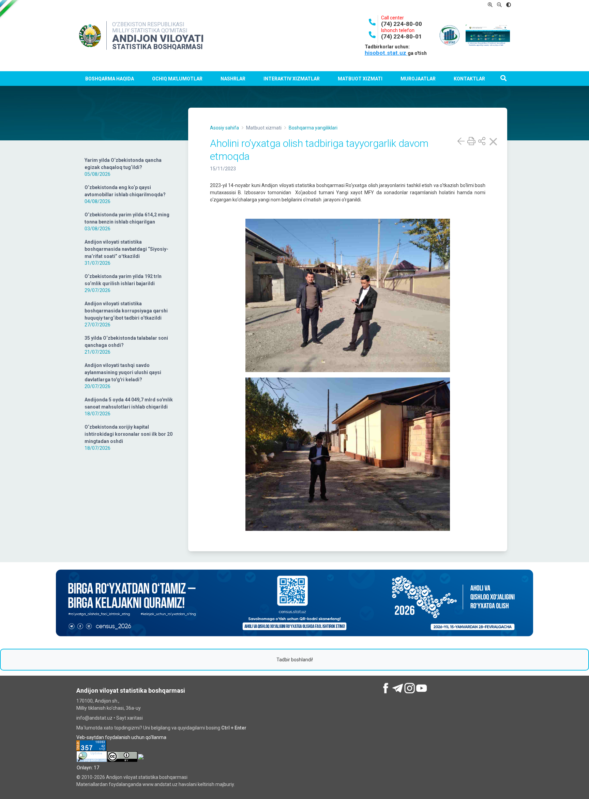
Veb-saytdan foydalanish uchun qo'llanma (121, 737)
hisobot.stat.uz (386, 52)
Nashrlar (233, 78)
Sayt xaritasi (129, 718)
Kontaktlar (469, 78)
